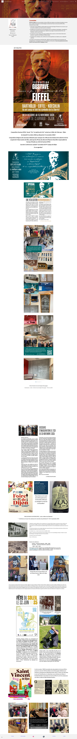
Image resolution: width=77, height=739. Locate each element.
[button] (75, 1)
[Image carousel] (38, 370)
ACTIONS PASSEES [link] (63, 1)
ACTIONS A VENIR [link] (53, 1)
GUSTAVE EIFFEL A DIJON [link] (43, 1)
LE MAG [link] (71, 1)
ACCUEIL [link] (23, 1)
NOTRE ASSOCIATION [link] (31, 1)
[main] (12, 33)
